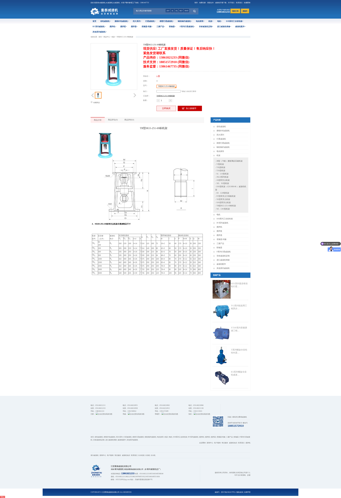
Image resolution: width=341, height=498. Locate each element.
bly (181, 11)
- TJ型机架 (219, 164)
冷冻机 (147, 455)
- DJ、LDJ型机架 (222, 193)
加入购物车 (191, 108)
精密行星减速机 (166, 21)
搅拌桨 (123, 27)
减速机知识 (233, 443)
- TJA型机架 (220, 171)
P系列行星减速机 (187, 27)
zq (176, 11)
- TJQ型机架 (220, 167)
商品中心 (106, 37)
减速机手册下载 (220, 3)
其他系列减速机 (99, 32)
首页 (94, 21)
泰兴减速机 (95, 455)
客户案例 (217, 443)
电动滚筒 (199, 21)
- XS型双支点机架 (222, 199)
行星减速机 (150, 21)
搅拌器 (134, 27)
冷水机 (153, 455)
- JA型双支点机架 (222, 180)
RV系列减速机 (99, 27)
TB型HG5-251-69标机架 (125, 37)
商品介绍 (97, 120)
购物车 (245, 11)
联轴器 (172, 27)
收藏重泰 (247, 3)
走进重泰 (202, 443)
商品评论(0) (113, 120)
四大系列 (136, 21)
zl (172, 11)
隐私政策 (240, 492)
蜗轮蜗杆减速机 (184, 21)
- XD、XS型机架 (222, 183)
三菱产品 (160, 27)
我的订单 (235, 11)
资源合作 (210, 3)
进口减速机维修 (223, 27)
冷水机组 (141, 455)
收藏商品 (96, 102)
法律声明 (247, 492)
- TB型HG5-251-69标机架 (225, 206)
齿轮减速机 (105, 21)
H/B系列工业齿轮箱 (234, 21)
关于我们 (231, 3)
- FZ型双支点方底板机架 (225, 196)
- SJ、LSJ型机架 (222, 174)
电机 (219, 21)
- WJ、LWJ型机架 (222, 209)
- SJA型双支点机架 (223, 203)
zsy (168, 11)
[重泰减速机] (105, 14)
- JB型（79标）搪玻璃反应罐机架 (229, 161)
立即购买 (166, 108)
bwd (186, 11)
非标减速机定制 (205, 27)
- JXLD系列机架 (221, 177)
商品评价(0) (129, 120)
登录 (196, 3)
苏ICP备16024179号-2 (228, 492)
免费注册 (202, 3)
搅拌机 (112, 27)
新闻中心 (210, 443)
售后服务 (225, 443)
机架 (210, 21)
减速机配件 (240, 27)
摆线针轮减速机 (121, 21)
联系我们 (239, 3)
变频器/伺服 (146, 27)
